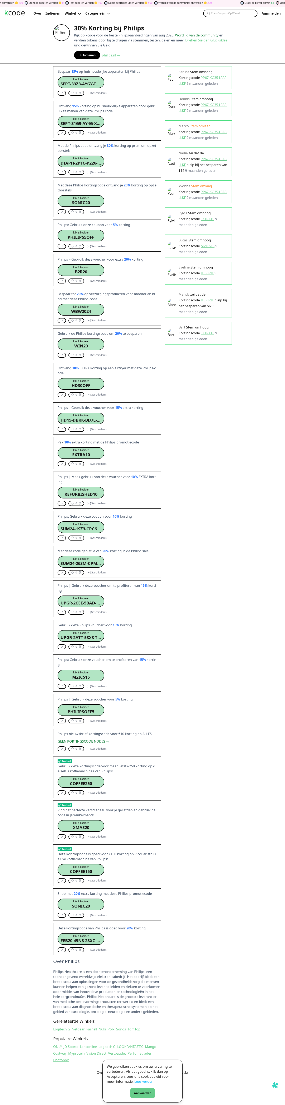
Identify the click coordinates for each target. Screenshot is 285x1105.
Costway (60, 1053)
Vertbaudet (117, 1053)
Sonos (121, 1029)
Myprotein (76, 1053)
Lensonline (88, 1046)
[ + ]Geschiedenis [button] (97, 93)
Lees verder (143, 1081)
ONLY (57, 1046)
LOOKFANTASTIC (130, 1046)
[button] (81, 82)
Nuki (102, 1029)
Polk (111, 1029)
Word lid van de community (196, 35)
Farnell (91, 1029)
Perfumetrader (139, 1053)
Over (100, 1072)
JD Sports (71, 1046)
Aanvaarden (142, 1093)
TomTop (134, 1029)
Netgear (78, 1029)
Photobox (61, 1060)
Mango (150, 1046)
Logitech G (61, 1029)
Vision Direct (96, 1053)
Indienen (89, 55)
